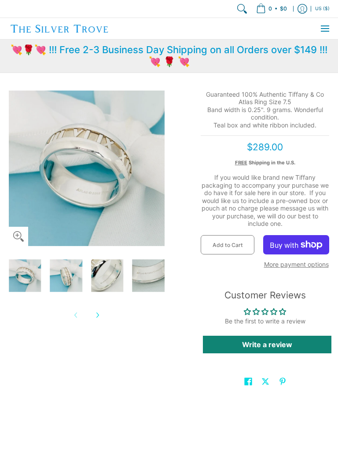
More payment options (296, 264)
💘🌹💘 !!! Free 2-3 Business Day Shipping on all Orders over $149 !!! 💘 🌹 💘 (169, 56)
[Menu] (324, 28)
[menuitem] (272, 9)
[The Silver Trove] (59, 28)
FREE (241, 163)
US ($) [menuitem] (322, 8)
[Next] (97, 315)
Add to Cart (228, 245)
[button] (248, 381)
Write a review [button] (267, 344)
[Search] (242, 9)
